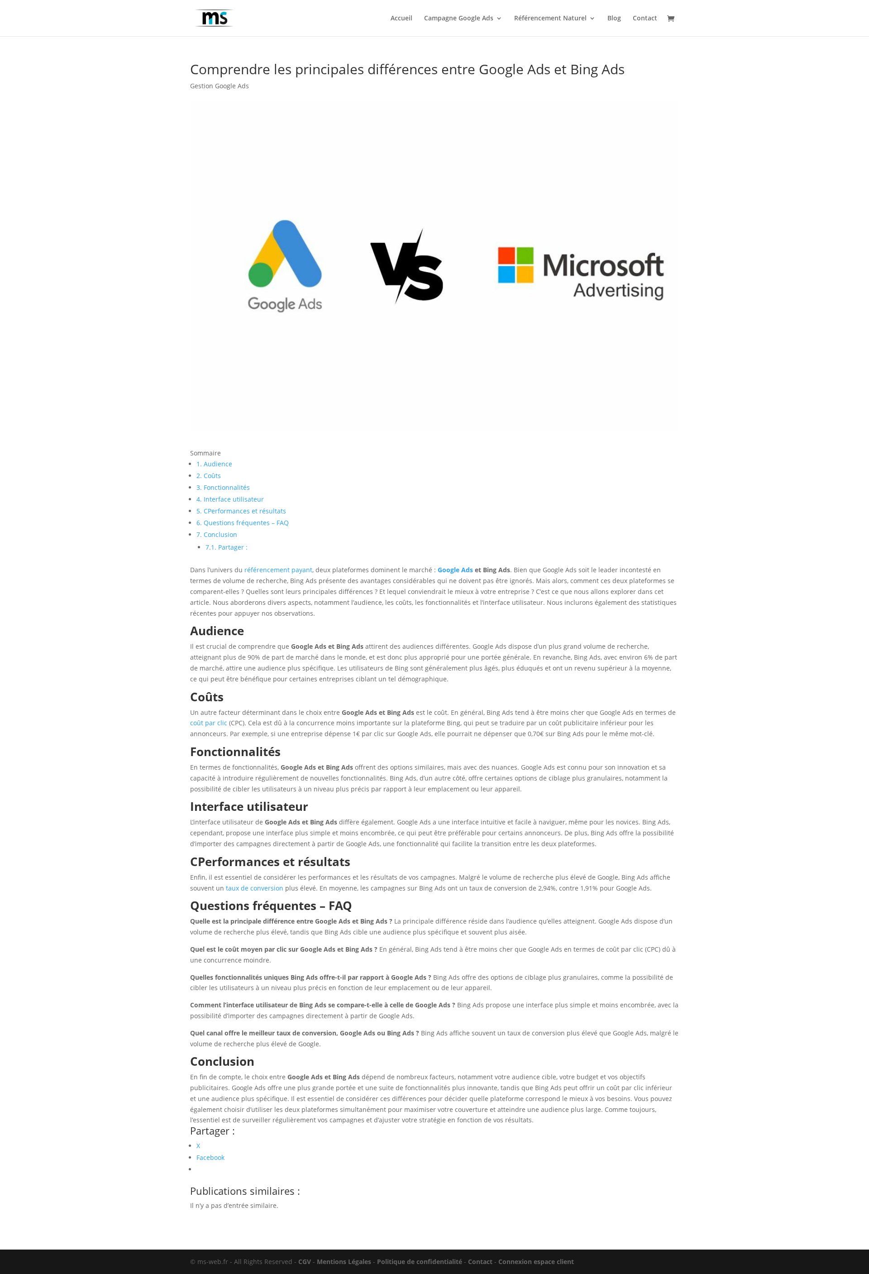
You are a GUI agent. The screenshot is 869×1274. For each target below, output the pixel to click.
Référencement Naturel (550, 18)
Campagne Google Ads (458, 18)
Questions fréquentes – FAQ (242, 522)
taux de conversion (254, 888)
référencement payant (278, 569)
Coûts (208, 475)
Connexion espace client (536, 1261)
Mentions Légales (344, 1261)
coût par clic (208, 722)
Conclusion (216, 534)
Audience (214, 464)
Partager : (226, 547)
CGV (304, 1261)
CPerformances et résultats (241, 511)
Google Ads (455, 569)
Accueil (401, 18)
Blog (614, 18)
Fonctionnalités (223, 487)
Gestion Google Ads (219, 85)
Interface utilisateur (230, 499)
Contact (645, 18)
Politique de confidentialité (419, 1261)
